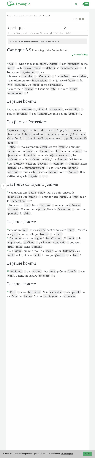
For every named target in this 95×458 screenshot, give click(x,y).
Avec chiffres (81, 54)
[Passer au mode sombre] (83, 4)
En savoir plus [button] (67, 454)
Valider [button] (87, 454)
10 (8, 229)
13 (8, 271)
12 (8, 250)
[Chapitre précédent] (3, 186)
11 (7, 237)
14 (8, 291)
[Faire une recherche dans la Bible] (76, 4)
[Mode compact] (73, 19)
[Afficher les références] (76, 19)
